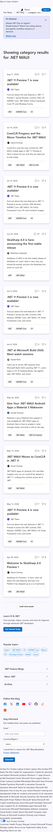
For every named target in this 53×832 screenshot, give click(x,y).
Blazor (44, 650)
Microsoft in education (25, 784)
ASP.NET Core (33, 650)
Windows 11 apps (35, 775)
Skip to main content (9, 1)
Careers (15, 812)
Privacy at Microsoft (8, 815)
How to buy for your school (21, 790)
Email (6, 728)
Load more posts (26, 606)
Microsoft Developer (34, 802)
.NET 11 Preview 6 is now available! (22, 188)
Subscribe (9, 759)
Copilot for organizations (23, 772)
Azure (36, 654)
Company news (40, 812)
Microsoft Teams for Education (22, 787)
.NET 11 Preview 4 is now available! (22, 511)
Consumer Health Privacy (11, 824)
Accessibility (5, 818)
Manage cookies (7, 827)
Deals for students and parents (25, 793)
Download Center (13, 778)
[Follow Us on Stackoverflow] (42, 704)
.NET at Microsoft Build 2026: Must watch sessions (25, 352)
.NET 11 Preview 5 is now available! (22, 299)
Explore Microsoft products (15, 775)
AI (24, 650)
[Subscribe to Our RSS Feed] (5, 710)
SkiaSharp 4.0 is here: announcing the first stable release (24, 243)
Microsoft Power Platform (11, 799)
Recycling (4, 830)
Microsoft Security (19, 796)
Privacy (49, 824)
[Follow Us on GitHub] (36, 704)
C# (5, 654)
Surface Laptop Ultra (32, 769)
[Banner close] (45, 20)
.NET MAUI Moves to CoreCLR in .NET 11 (26, 458)
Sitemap (25, 824)
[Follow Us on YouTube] (23, 704)
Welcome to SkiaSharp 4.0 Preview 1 (24, 565)
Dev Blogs (7, 12)
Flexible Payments (7, 784)
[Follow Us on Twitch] (30, 704)
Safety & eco (41, 827)
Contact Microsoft (37, 824)
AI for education (46, 793)
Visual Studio (5, 812)
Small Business (13, 802)
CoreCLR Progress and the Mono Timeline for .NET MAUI (26, 135)
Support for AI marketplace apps (19, 805)
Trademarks (31, 827)
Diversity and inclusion (36, 815)
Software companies (39, 809)
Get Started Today (12, 629)
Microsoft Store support (32, 778)
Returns (46, 778)
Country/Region (11, 739)
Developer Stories (16, 654)
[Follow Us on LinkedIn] (17, 704)
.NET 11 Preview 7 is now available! (22, 82)
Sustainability (16, 818)
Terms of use (20, 827)
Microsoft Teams (30, 799)
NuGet (28, 654)
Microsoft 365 (46, 796)
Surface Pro (5, 769)
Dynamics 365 (33, 796)
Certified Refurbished (22, 781)
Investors (22, 815)
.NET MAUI (16, 650)
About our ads (14, 830)
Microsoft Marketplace (20, 809)
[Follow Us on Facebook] (5, 704)
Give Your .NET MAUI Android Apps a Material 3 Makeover (26, 405)
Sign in (46, 10)
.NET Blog (20, 12)
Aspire (6, 650)
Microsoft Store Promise (42, 781)
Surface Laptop (16, 769)
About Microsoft (26, 812)
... (42, 12)
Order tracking (6, 781)
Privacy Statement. (11, 752)
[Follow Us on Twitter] (11, 704)
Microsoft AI (5, 796)
